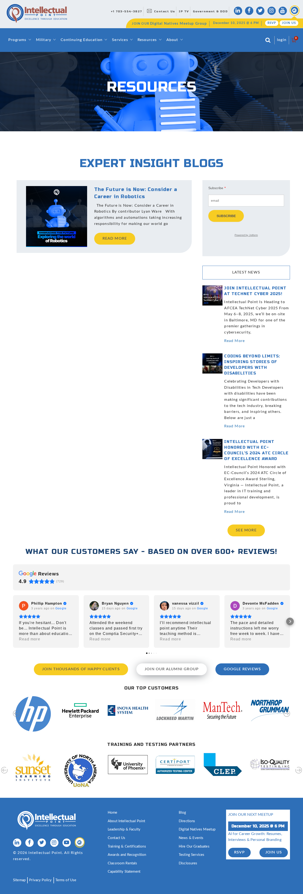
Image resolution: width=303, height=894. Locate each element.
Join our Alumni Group (172, 669)
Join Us (289, 23)
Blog (182, 812)
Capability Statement (124, 871)
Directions (187, 821)
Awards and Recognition (127, 855)
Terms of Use (65, 880)
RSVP (271, 23)
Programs (17, 40)
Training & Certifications (127, 846)
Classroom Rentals (122, 863)
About (172, 40)
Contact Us (164, 11)
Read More (234, 341)
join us (273, 852)
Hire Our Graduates (194, 846)
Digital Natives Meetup (197, 829)
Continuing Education (81, 40)
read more (114, 238)
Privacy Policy (40, 880)
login (281, 40)
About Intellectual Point (126, 821)
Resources (147, 40)
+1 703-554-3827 (126, 11)
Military (43, 40)
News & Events (191, 838)
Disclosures (188, 863)
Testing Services (191, 855)
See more (246, 530)
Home (112, 812)
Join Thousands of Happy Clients (81, 669)
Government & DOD (210, 11)
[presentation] (16, 716)
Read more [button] (29, 639)
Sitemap (19, 880)
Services (120, 40)
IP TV (184, 11)
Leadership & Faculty (124, 829)
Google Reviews (242, 669)
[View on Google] (23, 606)
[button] (13, 621)
